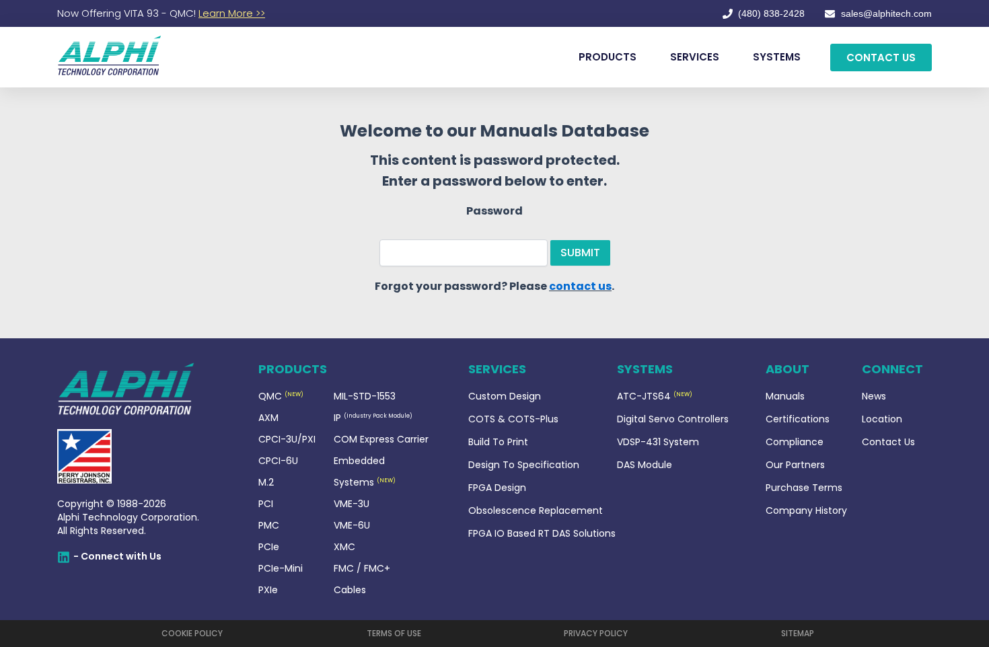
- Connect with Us (117, 556)
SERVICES (694, 57)
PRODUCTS (607, 57)
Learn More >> (231, 13)
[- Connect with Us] (63, 557)
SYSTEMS (777, 57)
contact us (580, 286)
